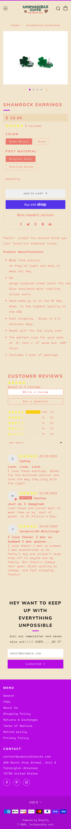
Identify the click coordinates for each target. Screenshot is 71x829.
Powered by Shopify (35, 820)
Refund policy (15, 732)
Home (15, 25)
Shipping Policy (17, 713)
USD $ (33, 802)
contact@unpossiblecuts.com (27, 756)
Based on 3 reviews (24, 387)
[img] (29, 456)
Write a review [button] (35, 392)
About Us (10, 707)
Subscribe (33, 664)
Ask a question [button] (35, 401)
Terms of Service (17, 726)
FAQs (7, 701)
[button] (30, 89)
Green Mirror (19, 141)
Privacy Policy (16, 738)
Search (8, 695)
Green (42, 141)
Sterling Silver (21, 167)
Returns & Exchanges (20, 719)
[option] (35, 57)
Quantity (13, 179)
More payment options (35, 214)
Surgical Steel (20, 159)
